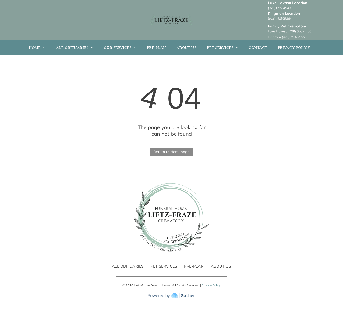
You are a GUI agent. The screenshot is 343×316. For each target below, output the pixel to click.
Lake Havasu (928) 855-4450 (289, 31)
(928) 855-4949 (279, 8)
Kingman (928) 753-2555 (286, 37)
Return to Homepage (171, 151)
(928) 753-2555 (279, 18)
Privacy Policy (211, 285)
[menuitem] (38, 48)
